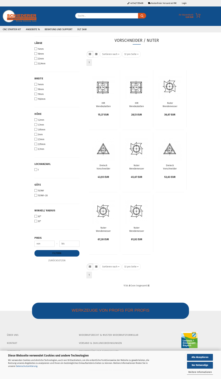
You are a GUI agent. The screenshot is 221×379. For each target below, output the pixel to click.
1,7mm (41, 124)
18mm (41, 53)
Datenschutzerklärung (26, 366)
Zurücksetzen (57, 260)
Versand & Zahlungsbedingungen (100, 343)
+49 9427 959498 (136, 3)
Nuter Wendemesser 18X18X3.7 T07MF (136, 229)
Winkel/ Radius (44, 210)
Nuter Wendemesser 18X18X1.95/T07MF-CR (169, 104)
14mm (41, 49)
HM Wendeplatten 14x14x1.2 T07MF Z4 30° (103, 104)
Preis (38, 237)
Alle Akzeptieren (200, 357)
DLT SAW (82, 29)
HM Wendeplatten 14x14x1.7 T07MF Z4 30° (136, 104)
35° (39, 221)
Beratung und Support (58, 29)
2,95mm (41, 144)
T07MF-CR (43, 195)
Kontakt (12, 343)
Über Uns (13, 335)
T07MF (41, 190)
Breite (38, 78)
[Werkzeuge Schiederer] (19, 16)
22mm (41, 58)
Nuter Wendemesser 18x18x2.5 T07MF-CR (136, 167)
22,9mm (41, 63)
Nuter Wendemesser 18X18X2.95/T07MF (103, 229)
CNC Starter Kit (12, 29)
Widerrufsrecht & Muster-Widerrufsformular (108, 335)
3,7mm (41, 149)
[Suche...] (142, 15)
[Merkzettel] (218, 16)
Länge (38, 43)
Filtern (56, 253)
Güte (37, 184)
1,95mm (41, 129)
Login (184, 3)
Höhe (37, 113)
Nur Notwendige (200, 365)
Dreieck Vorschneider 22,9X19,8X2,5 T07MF (170, 167)
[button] (90, 54)
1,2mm (41, 120)
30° (39, 216)
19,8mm (41, 99)
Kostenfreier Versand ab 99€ (164, 3)
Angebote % (33, 29)
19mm (41, 94)
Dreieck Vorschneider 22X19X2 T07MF (103, 167)
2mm (40, 134)
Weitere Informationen (200, 372)
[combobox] (111, 54)
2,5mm (41, 139)
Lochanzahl (42, 164)
